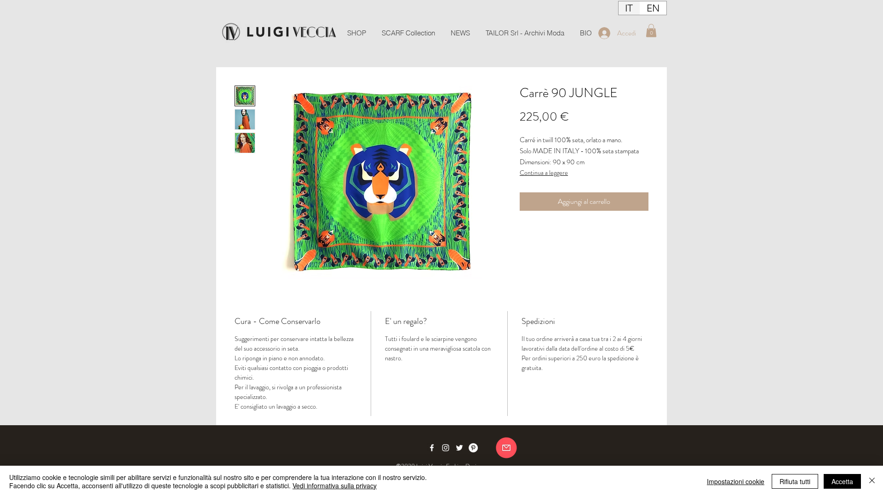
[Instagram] (445, 447)
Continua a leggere (544, 172)
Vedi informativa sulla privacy (334, 485)
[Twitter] (459, 447)
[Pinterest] (473, 447)
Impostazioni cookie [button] (735, 481)
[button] (651, 30)
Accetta (842, 481)
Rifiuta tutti (795, 481)
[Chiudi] (871, 481)
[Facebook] (431, 447)
